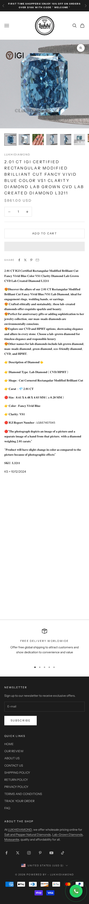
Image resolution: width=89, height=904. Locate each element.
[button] (44, 246)
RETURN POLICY (16, 780)
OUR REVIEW (14, 751)
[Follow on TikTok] (62, 853)
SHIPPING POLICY (17, 773)
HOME (9, 744)
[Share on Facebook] (19, 260)
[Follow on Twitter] (18, 853)
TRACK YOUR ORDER (19, 801)
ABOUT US (12, 758)
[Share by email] (37, 260)
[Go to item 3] (38, 140)
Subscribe (20, 720)
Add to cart (44, 233)
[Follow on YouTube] (51, 853)
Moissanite (11, 839)
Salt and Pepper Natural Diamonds (27, 834)
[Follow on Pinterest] (40, 853)
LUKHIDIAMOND (17, 154)
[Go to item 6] (79, 140)
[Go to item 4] (52, 140)
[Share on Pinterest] (31, 260)
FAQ (7, 808)
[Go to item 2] (24, 140)
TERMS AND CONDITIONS (23, 794)
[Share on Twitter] (25, 260)
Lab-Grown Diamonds (67, 834)
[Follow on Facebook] (6, 853)
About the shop (18, 821)
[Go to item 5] (66, 140)
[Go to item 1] (10, 140)
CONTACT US (13, 765)
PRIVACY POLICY (16, 787)
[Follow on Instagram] (29, 853)
